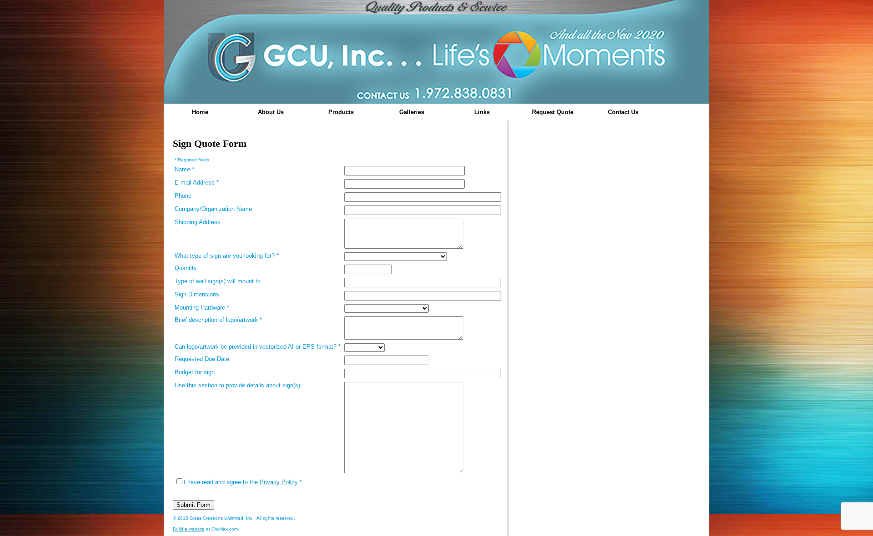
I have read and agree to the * (243, 482)
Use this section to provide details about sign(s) (237, 385)
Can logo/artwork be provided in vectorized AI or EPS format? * (258, 346)
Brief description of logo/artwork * (218, 319)
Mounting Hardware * (202, 307)
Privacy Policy (279, 482)
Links (482, 112)
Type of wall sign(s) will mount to (218, 281)
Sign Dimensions (197, 294)
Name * (184, 169)
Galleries (411, 112)
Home (200, 112)
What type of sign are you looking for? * (227, 255)
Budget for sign (195, 372)
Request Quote (552, 112)
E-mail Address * (197, 182)
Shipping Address (198, 222)
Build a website (189, 528)
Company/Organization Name (213, 208)
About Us (271, 112)
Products (341, 112)
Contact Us (623, 112)
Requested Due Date (202, 359)
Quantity (186, 268)
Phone (183, 195)
